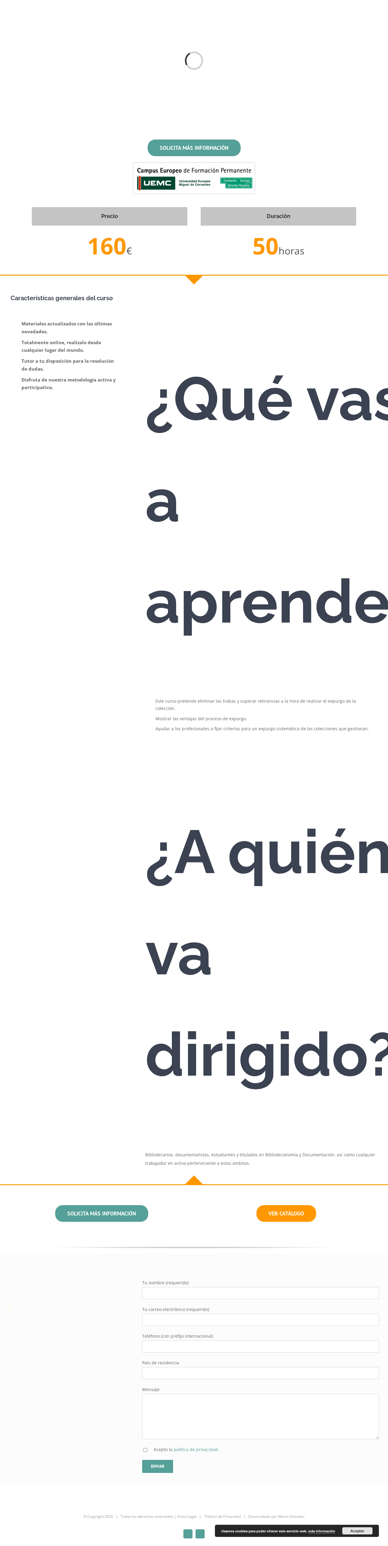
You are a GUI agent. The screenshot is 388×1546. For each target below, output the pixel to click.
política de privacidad (196, 1449)
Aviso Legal (186, 1516)
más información (321, 1531)
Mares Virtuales (291, 1516)
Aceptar (357, 1531)
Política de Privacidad (222, 1516)
